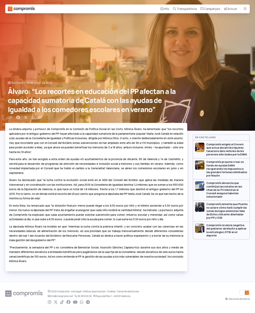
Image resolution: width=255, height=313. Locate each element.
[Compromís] (21, 8)
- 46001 (112, 296)
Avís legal (76, 291)
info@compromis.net (61, 296)
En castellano (205, 137)
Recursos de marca (239, 298)
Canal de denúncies (128, 291)
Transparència (186, 9)
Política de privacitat (94, 291)
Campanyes (211, 9)
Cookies (111, 291)
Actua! (232, 9)
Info (166, 9)
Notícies (17, 83)
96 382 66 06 (84, 296)
